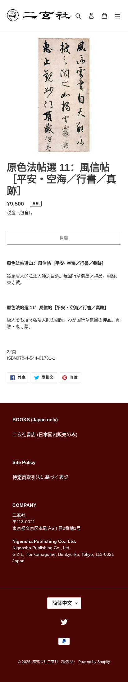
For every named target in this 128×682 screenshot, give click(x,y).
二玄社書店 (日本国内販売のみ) (44, 434)
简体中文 (62, 603)
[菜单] (117, 15)
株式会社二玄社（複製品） (54, 662)
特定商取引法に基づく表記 (40, 477)
